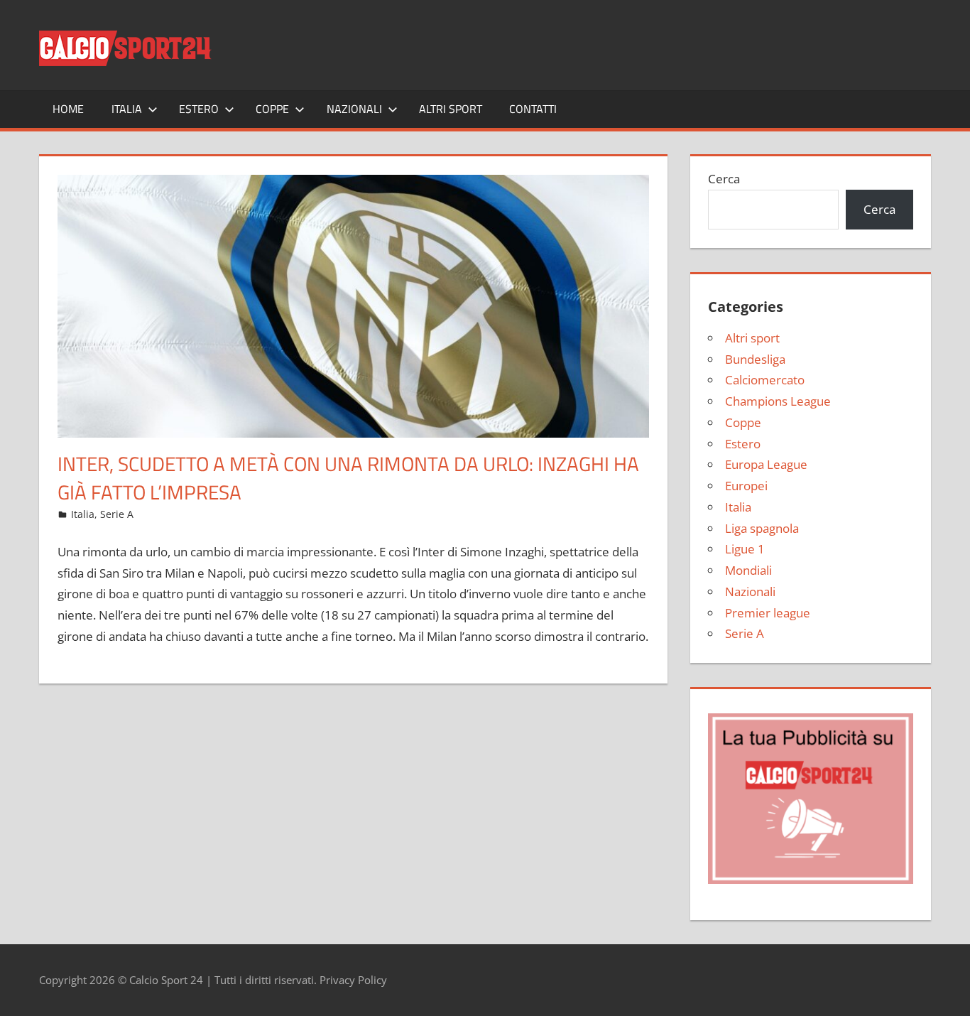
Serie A (116, 514)
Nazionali (354, 108)
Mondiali (748, 570)
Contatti (533, 108)
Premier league (767, 613)
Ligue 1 (745, 549)
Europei (746, 485)
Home (68, 108)
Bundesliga (755, 359)
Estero (199, 108)
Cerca (724, 179)
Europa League (766, 464)
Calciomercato (765, 380)
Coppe (272, 108)
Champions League (778, 401)
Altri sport (450, 108)
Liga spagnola (762, 528)
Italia (126, 108)
